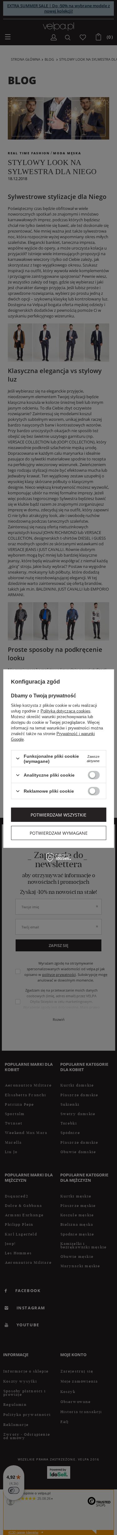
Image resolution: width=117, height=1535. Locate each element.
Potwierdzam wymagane (59, 833)
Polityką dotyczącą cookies (65, 710)
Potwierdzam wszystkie (58, 814)
